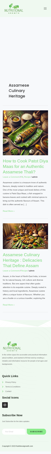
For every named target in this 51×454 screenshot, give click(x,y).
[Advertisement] (25, 43)
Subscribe (36, 432)
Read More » (9, 210)
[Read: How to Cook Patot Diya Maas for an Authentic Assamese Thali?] (25, 133)
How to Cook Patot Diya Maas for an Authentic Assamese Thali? (25, 166)
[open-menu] (44, 8)
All (22, 177)
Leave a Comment (11, 177)
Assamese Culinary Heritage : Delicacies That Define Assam (22, 260)
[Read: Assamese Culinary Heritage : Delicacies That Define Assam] (25, 236)
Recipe (27, 177)
